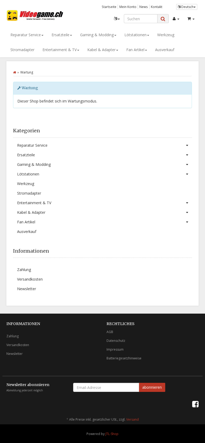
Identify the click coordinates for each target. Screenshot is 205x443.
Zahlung (24, 269)
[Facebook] (195, 404)
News (143, 7)
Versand (132, 419)
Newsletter (26, 288)
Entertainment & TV (59, 49)
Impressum (115, 349)
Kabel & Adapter (101, 49)
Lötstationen (135, 34)
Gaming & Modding (97, 34)
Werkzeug (165, 34)
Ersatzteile (60, 34)
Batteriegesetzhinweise (124, 358)
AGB (110, 332)
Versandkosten (30, 279)
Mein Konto (127, 7)
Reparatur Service (25, 34)
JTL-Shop (112, 434)
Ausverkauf (164, 49)
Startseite (109, 7)
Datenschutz (116, 340)
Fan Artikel (135, 49)
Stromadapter (22, 49)
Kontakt (156, 7)
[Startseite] (14, 72)
